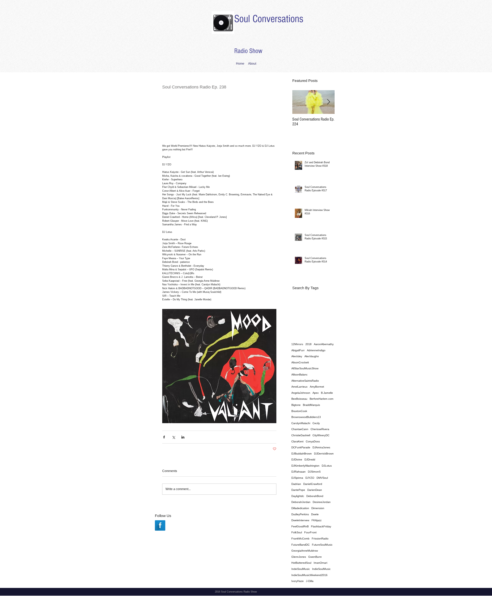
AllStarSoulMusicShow (304, 368)
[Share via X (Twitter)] (173, 437)
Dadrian (296, 483)
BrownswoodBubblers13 (306, 417)
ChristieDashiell (300, 435)
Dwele (315, 514)
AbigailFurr (298, 350)
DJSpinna (297, 477)
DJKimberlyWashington (305, 465)
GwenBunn (315, 556)
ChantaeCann (299, 429)
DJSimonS (314, 471)
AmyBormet (317, 386)
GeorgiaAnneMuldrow (304, 550)
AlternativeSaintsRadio (305, 380)
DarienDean (314, 489)
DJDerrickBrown (324, 453)
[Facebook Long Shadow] (160, 525)
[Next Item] (328, 102)
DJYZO (309, 477)
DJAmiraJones (321, 447)
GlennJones (298, 556)
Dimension (317, 508)
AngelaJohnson (300, 392)
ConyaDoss (313, 441)
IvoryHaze (297, 581)
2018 (308, 344)
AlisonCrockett (300, 362)
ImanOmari (320, 562)
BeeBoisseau (299, 398)
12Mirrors (297, 344)
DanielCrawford (312, 483)
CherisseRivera (320, 429)
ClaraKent (297, 441)
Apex (315, 392)
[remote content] (219, 117)
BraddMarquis (311, 404)
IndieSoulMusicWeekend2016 (309, 575)
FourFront (310, 532)
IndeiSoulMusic (300, 568)
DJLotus (327, 465)
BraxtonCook (299, 411)
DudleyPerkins (300, 514)
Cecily (316, 423)
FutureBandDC (300, 544)
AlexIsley (296, 356)
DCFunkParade (300, 447)
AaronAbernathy (324, 344)
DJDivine (296, 459)
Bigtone (296, 404)
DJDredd (309, 459)
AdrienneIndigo (316, 350)
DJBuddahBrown (301, 453)
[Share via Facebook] (164, 437)
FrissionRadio (320, 538)
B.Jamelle (327, 392)
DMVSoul (322, 477)
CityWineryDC (320, 435)
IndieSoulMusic (321, 568)
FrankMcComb (300, 538)
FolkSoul (296, 532)
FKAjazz (317, 520)
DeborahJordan (300, 502)
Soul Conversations (268, 19)
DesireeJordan (322, 502)
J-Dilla (309, 581)
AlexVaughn (311, 356)
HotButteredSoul (301, 562)
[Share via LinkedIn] (183, 437)
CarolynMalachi (300, 423)
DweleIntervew (300, 520)
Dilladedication (300, 508)
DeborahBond (314, 496)
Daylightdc (297, 496)
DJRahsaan (298, 471)
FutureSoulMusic (322, 544)
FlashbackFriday (321, 526)
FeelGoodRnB (300, 526)
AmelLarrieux (299, 386)
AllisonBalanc (299, 374)
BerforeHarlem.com (321, 398)
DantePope (298, 489)
